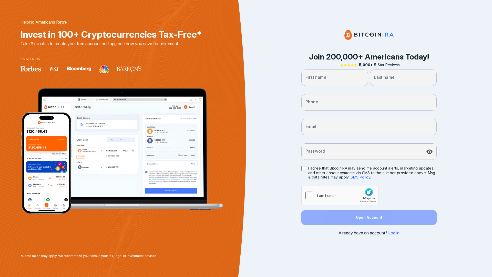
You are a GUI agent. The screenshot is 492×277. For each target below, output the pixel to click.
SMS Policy (360, 177)
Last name (384, 77)
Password (315, 151)
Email (310, 126)
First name (315, 77)
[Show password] (429, 152)
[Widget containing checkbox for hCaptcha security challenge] (340, 195)
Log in (393, 232)
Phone (311, 101)
